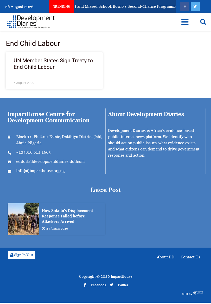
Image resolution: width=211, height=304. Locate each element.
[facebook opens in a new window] (184, 6)
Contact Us (190, 257)
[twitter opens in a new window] (195, 6)
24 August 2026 (57, 228)
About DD (165, 257)
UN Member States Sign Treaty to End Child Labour (53, 63)
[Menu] (184, 22)
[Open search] (203, 22)
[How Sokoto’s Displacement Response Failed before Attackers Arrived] (23, 219)
